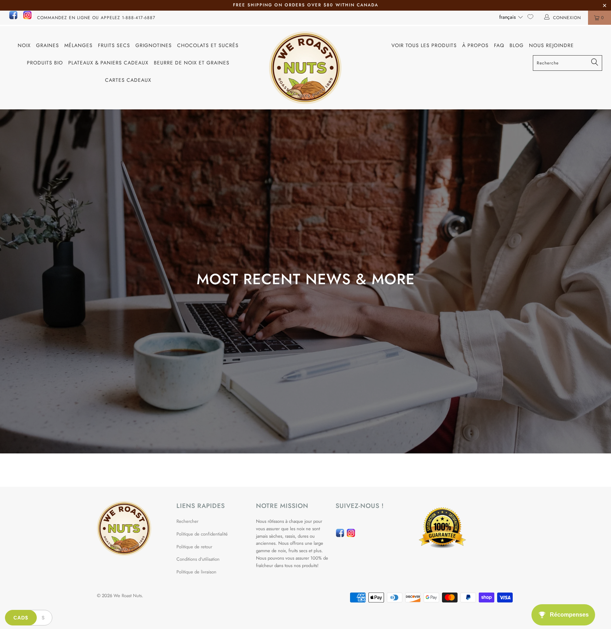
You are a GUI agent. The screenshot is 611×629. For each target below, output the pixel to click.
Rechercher (187, 521)
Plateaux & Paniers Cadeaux (108, 62)
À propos (475, 45)
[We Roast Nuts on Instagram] (27, 18)
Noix (24, 45)
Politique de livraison (196, 571)
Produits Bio (45, 62)
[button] (511, 17)
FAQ (499, 45)
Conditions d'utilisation (198, 559)
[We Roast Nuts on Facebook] (13, 18)
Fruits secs (114, 45)
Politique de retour (194, 546)
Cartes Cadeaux (128, 80)
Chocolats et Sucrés (208, 45)
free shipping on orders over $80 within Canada (305, 5)
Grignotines (153, 45)
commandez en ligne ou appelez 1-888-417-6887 (96, 18)
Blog (517, 45)
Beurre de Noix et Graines (191, 62)
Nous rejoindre (551, 45)
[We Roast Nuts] (305, 67)
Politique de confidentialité (202, 534)
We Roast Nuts (128, 595)
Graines (47, 45)
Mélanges (78, 45)
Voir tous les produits (424, 45)
